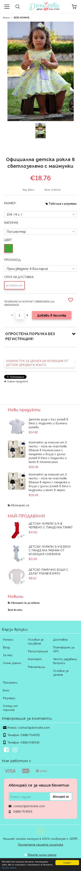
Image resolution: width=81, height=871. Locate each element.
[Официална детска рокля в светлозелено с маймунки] (40, 130)
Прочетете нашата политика (40, 844)
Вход (6, 647)
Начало (6, 17)
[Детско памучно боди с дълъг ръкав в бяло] (17, 576)
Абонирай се (20, 505)
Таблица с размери (63, 203)
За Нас (8, 655)
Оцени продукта (17, 381)
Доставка (60, 639)
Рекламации (36, 667)
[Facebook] (7, 750)
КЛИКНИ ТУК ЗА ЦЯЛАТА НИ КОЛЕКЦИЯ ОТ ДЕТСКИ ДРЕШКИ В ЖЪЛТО (37, 362)
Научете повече (9, 867)
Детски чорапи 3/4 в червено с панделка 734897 (51, 525)
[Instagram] (16, 750)
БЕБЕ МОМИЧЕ (21, 17)
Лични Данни (12, 663)
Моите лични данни (42, 854)
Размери (9, 698)
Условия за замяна (61, 672)
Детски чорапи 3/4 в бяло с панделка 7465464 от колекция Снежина (50, 550)
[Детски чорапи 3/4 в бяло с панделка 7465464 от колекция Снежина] (17, 553)
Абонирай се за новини (25, 602)
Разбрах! (67, 862)
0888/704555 (30, 735)
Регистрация (38, 651)
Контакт (35, 659)
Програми (10, 682)
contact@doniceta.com (34, 727)
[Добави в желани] (71, 300)
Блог (6, 690)
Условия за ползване (36, 641)
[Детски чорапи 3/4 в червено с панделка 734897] (17, 530)
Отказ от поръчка (10, 707)
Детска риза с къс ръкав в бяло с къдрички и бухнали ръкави (48, 423)
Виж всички (15, 609)
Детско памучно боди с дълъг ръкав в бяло (48, 571)
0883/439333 (30, 742)
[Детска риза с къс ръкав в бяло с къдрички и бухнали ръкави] (17, 426)
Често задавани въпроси (65, 661)
